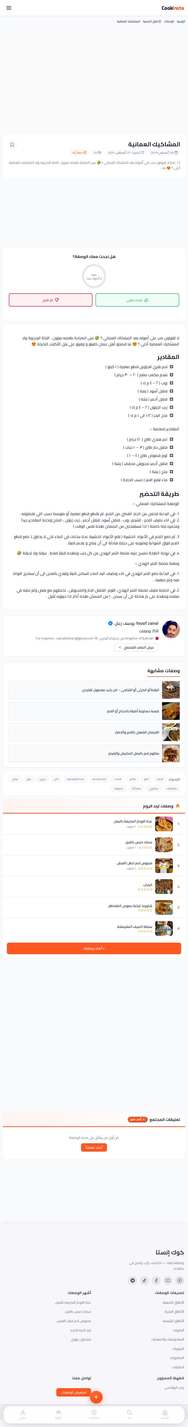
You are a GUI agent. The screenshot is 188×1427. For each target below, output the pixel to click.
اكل (56, 779)
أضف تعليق (135, 1119)
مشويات (118, 788)
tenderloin (99, 779)
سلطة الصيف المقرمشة (134, 926)
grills (133, 779)
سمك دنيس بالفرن (138, 842)
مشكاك (136, 788)
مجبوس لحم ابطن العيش (134, 863)
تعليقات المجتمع (165, 1119)
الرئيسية (181, 21)
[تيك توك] (144, 1280)
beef (160, 779)
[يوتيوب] (168, 1280)
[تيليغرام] (132, 1280)
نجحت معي (134, 300)
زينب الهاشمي (174, 1387)
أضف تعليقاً (94, 1147)
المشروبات (177, 1357)
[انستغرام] (179, 1280)
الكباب (147, 885)
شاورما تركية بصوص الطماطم (130, 906)
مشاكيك (172, 788)
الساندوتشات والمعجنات (167, 1339)
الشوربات (178, 1348)
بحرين (42, 779)
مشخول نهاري (81, 1339)
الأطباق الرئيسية (173, 1321)
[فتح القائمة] (9, 8)
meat (118, 779)
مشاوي (154, 788)
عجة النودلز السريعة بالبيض (133, 821)
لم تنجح (48, 300)
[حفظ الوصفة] (12, 144)
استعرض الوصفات (74, 1392)
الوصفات (169, 21)
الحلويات (178, 1330)
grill (146, 779)
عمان (15, 779)
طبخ (29, 779)
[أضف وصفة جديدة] (96, 1397)
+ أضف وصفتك (94, 948)
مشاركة (77, 152)
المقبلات (178, 1367)
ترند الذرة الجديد (80, 1330)
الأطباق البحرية (174, 1311)
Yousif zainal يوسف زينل (136, 623)
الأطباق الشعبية (152, 21)
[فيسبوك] (156, 1280)
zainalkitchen (75, 779)
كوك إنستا (170, 1252)
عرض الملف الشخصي (139, 647)
